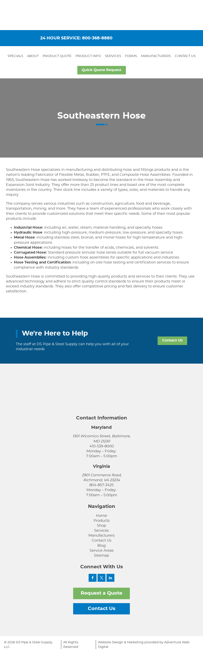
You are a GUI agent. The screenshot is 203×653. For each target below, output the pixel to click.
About (33, 56)
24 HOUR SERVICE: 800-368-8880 (76, 38)
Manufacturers (156, 56)
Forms (131, 56)
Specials (15, 56)
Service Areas (102, 550)
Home (101, 516)
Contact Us (185, 56)
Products (102, 521)
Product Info (88, 56)
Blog (101, 545)
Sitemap (101, 555)
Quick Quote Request (101, 70)
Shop (101, 526)
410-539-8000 (101, 446)
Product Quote (57, 56)
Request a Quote (101, 593)
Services (113, 56)
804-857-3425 (101, 485)
